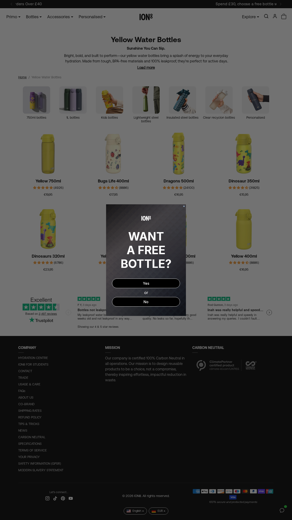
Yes (146, 283)
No (146, 302)
